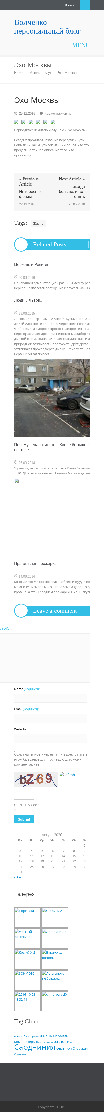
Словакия (80, 1048)
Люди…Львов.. (28, 300)
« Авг (18, 877)
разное (60, 1041)
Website (20, 729)
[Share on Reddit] (32, 123)
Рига (70, 1042)
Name (27, 689)
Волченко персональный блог (47, 26)
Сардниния (35, 1047)
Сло (69, 1049)
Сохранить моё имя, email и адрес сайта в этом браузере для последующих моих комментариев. (51, 759)
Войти (69, 5)
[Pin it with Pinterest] (39, 123)
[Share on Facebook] (17, 123)
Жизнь (38, 223)
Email (26, 709)
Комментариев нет (59, 113)
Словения (20, 1054)
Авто (27, 1036)
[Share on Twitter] (24, 123)
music (18, 1036)
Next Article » (72, 178)
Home (19, 73)
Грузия (35, 1036)
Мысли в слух (40, 73)
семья (61, 1048)
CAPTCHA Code (26, 804)
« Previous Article (29, 181)
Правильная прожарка (35, 563)
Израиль (60, 1036)
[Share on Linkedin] (46, 123)
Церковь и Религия (31, 264)
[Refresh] (67, 774)
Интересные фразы (31, 194)
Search (85, 5)
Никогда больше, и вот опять (72, 191)
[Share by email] (54, 123)
